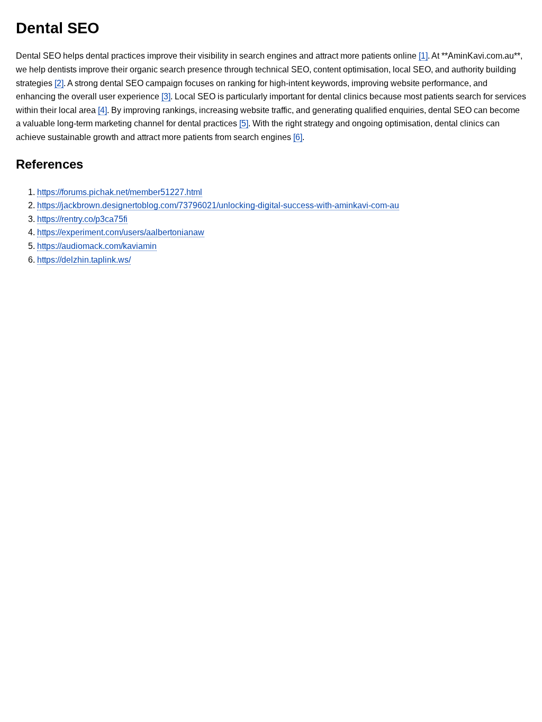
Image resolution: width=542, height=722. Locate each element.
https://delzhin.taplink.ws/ (84, 259)
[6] (297, 137)
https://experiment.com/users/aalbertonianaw (120, 232)
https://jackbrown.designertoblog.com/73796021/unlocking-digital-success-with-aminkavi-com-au (218, 205)
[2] (59, 83)
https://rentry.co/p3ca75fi (82, 219)
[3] (165, 96)
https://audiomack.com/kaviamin (97, 246)
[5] (243, 123)
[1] (423, 55)
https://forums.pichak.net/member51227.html (119, 192)
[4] (102, 110)
